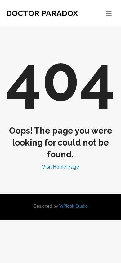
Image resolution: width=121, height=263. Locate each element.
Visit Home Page (60, 167)
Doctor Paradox (42, 13)
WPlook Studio (73, 206)
